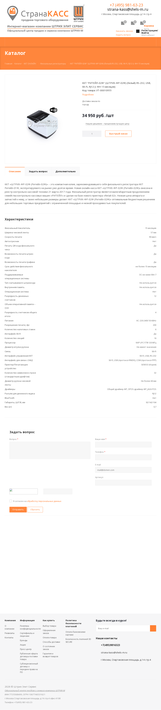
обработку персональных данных (44, 501)
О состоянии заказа (49, 648)
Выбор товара (49, 626)
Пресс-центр (26, 649)
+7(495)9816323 (110, 645)
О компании (9, 627)
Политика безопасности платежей (73, 623)
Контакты (9, 637)
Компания (10, 620)
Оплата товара (49, 637)
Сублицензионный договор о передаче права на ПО (29, 668)
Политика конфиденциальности (30, 627)
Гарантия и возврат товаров (50, 655)
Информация (27, 620)
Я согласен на (37, 501)
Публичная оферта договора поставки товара (29, 656)
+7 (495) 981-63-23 (126, 5)
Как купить (49, 620)
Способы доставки (51, 642)
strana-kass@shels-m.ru (127, 9)
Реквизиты (9, 633)
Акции (23, 644)
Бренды (23, 640)
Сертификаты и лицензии (27, 634)
